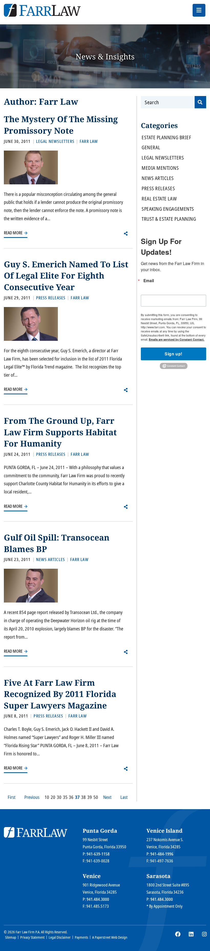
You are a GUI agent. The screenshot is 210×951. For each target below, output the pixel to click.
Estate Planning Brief (166, 137)
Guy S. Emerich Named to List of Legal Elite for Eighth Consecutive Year (66, 275)
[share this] (126, 233)
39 (89, 797)
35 (65, 797)
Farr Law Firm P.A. (28, 931)
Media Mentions (160, 168)
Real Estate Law (159, 199)
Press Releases (158, 188)
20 (53, 797)
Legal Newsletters (163, 158)
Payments (81, 937)
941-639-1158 (98, 854)
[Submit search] (200, 102)
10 (47, 797)
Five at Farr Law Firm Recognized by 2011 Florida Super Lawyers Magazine (60, 694)
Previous (31, 797)
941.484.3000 (98, 899)
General (151, 147)
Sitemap (10, 937)
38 (83, 797)
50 (95, 797)
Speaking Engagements (168, 209)
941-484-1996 (161, 854)
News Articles (158, 178)
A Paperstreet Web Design (109, 937)
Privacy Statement (32, 937)
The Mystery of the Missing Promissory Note (61, 124)
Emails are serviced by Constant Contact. (176, 339)
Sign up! (173, 354)
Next (107, 797)
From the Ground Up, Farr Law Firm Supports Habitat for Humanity (60, 432)
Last (124, 797)
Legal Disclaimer (60, 937)
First (11, 797)
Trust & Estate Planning (169, 219)
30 (59, 797)
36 (71, 797)
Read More (13, 233)
